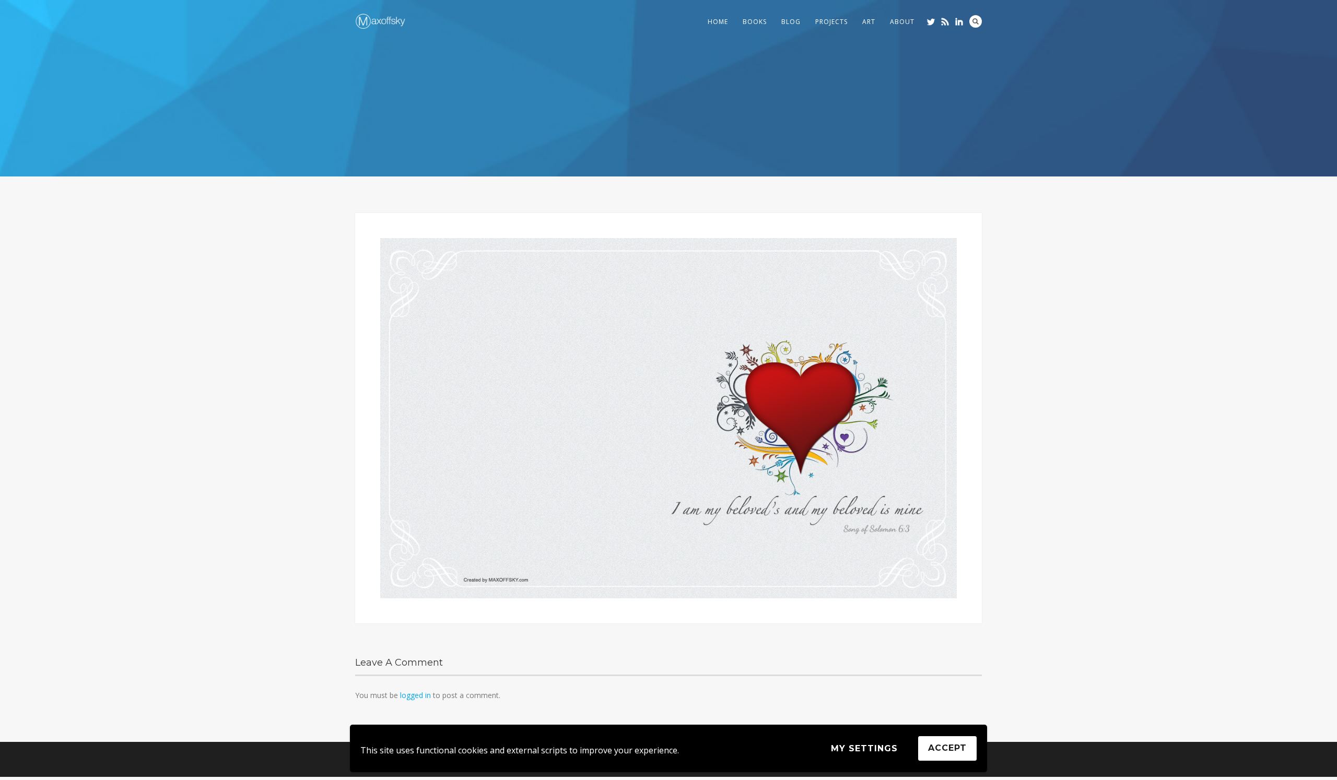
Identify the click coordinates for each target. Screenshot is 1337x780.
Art (868, 21)
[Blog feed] (945, 21)
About (902, 21)
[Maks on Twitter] (930, 21)
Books (755, 21)
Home (718, 21)
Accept (947, 748)
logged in (415, 695)
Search (975, 21)
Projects (831, 21)
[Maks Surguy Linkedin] (959, 21)
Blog (791, 21)
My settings (864, 748)
